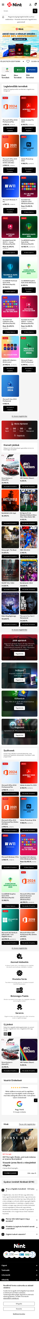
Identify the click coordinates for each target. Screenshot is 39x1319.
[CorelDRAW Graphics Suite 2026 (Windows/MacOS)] (29, 227)
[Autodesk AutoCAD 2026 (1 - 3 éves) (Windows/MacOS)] (29, 306)
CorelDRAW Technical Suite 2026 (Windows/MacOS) (10, 282)
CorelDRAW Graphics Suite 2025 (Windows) (28, 282)
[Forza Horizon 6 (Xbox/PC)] (10, 465)
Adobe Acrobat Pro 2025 (27, 121)
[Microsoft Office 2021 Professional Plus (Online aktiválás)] (10, 145)
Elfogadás (19, 1304)
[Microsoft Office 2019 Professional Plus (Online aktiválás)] (29, 920)
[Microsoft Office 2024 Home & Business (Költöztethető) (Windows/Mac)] (29, 881)
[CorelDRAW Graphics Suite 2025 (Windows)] (29, 267)
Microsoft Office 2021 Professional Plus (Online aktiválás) (10, 161)
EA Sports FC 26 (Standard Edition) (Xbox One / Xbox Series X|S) (28, 515)
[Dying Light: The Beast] (10, 537)
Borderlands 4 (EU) (26, 583)
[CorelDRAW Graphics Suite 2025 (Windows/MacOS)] (10, 881)
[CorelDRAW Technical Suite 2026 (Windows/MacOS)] (10, 267)
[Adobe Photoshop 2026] (29, 145)
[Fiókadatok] (30, 4)
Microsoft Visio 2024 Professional (10, 400)
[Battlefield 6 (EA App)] (10, 500)
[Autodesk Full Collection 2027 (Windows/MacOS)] (29, 186)
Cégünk (4, 1265)
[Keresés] (35, 11)
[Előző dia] (5, 1034)
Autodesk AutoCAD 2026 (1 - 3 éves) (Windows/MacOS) (27, 321)
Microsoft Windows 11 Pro (10, 201)
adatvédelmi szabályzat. (11, 1298)
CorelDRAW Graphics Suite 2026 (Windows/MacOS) (28, 242)
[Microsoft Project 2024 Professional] (29, 347)
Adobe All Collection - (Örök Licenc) (10, 361)
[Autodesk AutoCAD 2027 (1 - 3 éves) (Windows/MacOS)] (10, 227)
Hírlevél (5, 1280)
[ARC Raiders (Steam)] (29, 465)
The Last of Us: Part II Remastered (27, 617)
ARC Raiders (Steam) (27, 478)
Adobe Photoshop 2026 (27, 160)
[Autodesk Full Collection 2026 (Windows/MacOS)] (10, 306)
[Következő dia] (9, 1034)
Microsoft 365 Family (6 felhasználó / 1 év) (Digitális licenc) (9, 934)
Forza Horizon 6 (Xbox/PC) (7, 479)
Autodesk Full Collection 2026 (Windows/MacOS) (9, 321)
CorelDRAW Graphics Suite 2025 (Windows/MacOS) (9, 896)
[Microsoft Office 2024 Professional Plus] (10, 107)
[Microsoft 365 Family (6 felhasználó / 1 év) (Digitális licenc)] (10, 920)
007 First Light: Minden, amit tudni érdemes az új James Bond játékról (19, 1158)
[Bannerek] (7, 70)
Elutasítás (19, 1309)
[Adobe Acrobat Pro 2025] (29, 107)
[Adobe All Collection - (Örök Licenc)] (10, 347)
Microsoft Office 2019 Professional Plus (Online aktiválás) (28, 934)
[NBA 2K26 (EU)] (29, 537)
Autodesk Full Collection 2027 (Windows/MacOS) (27, 201)
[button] (3, 4)
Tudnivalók (5, 1270)
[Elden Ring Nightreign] (10, 603)
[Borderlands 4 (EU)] (29, 570)
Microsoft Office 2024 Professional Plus (10, 121)
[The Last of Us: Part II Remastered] (29, 603)
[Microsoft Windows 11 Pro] (10, 186)
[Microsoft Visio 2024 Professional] (10, 386)
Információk (6, 1275)
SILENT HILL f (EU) (8, 583)
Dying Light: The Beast (9, 550)
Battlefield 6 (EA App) (9, 513)
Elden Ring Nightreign (9, 616)
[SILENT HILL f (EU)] (10, 570)
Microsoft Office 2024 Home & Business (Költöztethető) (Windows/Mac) (27, 897)
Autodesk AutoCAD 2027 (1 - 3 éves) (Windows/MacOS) (9, 242)
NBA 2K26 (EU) (25, 550)
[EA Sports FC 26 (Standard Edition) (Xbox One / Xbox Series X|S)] (29, 500)
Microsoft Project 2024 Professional (27, 361)
